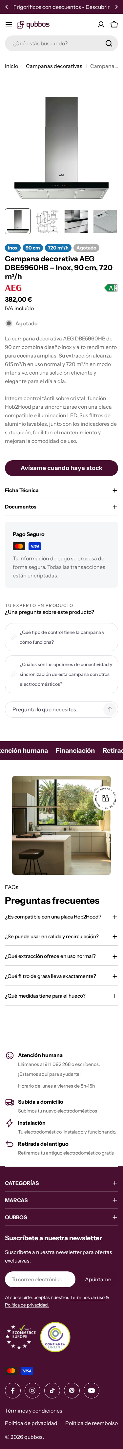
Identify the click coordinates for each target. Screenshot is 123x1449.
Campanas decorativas (54, 66)
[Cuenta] (101, 25)
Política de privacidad (31, 1423)
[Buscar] (109, 43)
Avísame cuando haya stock (61, 468)
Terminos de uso (87, 1297)
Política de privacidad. (27, 1305)
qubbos (33, 1437)
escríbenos (87, 1064)
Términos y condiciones (33, 1410)
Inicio (11, 66)
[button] (6, 6)
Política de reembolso (91, 1423)
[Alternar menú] (9, 25)
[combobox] (61, 43)
